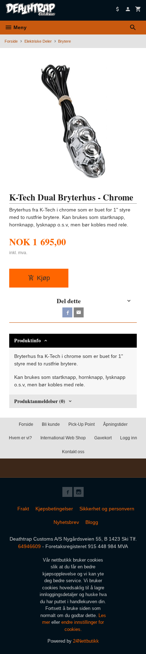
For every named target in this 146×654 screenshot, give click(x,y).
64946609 (29, 546)
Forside (11, 41)
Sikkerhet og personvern (106, 508)
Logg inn (128, 437)
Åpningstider (115, 424)
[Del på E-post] (79, 312)
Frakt (23, 508)
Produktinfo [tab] (27, 340)
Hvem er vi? (20, 437)
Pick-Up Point (81, 424)
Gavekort (103, 437)
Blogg (91, 522)
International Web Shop (63, 437)
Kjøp (43, 278)
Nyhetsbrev (66, 522)
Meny (19, 27)
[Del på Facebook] (67, 312)
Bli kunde (51, 424)
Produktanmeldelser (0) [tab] (39, 401)
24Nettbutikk (86, 641)
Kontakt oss (73, 451)
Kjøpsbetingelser (54, 508)
